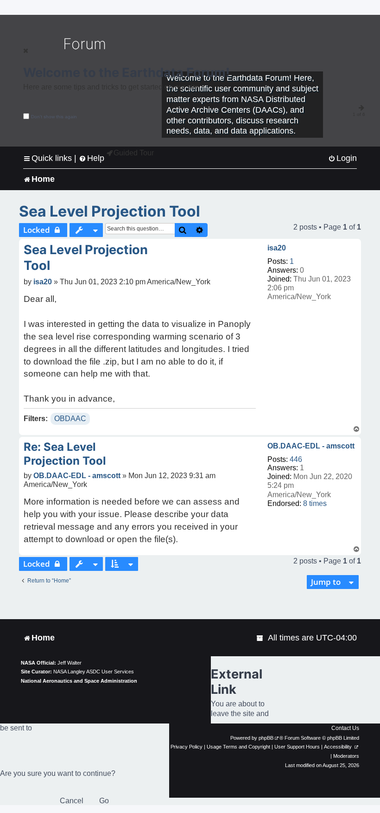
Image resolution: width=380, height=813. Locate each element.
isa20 (276, 248)
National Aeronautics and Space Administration (79, 681)
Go (104, 801)
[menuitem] (342, 158)
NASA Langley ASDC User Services (93, 671)
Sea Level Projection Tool (109, 211)
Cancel (71, 801)
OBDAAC (70, 419)
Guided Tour (134, 153)
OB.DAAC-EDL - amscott (311, 446)
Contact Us (345, 728)
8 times (315, 503)
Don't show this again (54, 116)
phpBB (266, 738)
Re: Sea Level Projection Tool (65, 453)
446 (296, 459)
